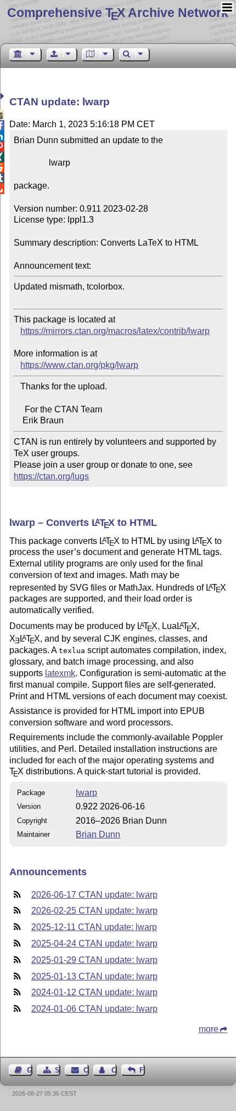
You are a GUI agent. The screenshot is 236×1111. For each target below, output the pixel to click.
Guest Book (29, 1070)
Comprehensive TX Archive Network (117, 12)
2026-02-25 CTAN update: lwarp (94, 910)
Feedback (142, 1070)
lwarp (86, 792)
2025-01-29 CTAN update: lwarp (94, 960)
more (208, 1029)
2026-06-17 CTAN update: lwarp (94, 894)
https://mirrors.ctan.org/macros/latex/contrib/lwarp (115, 331)
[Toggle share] (4, 96)
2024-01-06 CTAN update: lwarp (94, 1008)
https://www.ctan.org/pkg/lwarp (79, 365)
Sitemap (57, 1070)
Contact (85, 1070)
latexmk (60, 673)
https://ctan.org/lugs (51, 476)
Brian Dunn (98, 834)
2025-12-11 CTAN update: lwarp (94, 927)
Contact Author (114, 1070)
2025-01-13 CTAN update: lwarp (94, 976)
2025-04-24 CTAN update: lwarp (94, 943)
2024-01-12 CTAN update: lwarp (94, 992)
